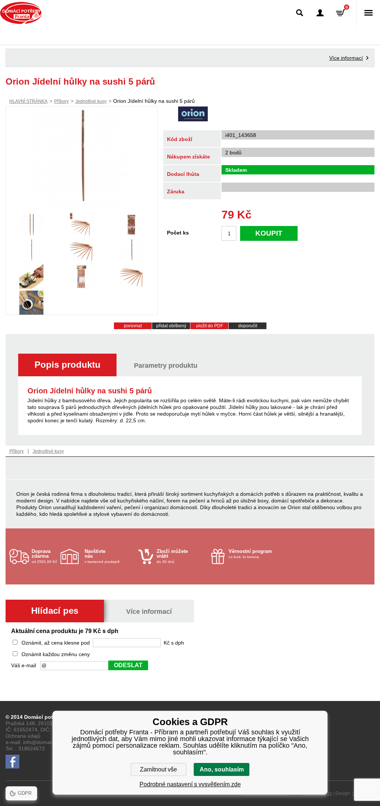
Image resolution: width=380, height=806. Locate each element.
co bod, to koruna (250, 553)
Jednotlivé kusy (91, 101)
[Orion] (193, 115)
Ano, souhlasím (222, 769)
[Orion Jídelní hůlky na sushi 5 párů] (81, 159)
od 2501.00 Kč (44, 556)
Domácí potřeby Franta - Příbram (21, 13)
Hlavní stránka (28, 101)
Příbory (61, 101)
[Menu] (368, 13)
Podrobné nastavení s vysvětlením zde (190, 784)
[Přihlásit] (320, 13)
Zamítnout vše (158, 769)
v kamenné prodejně (102, 556)
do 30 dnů (172, 556)
